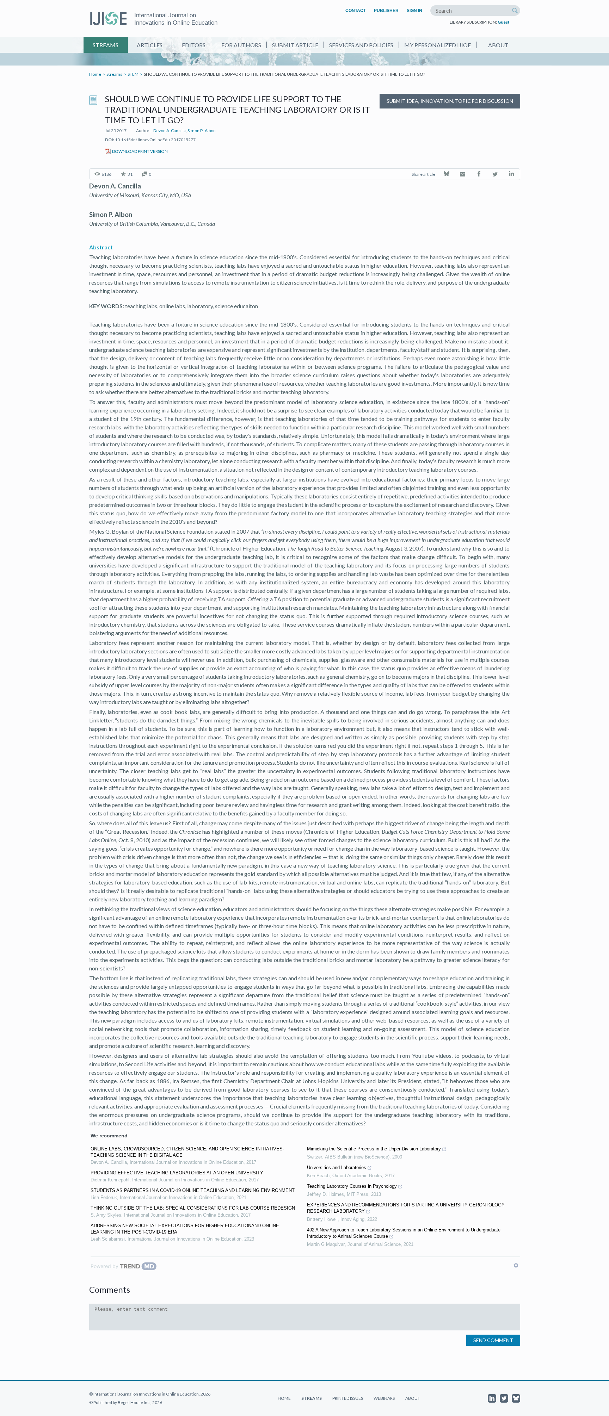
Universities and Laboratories (336, 1167)
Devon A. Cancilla (169, 130)
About (498, 45)
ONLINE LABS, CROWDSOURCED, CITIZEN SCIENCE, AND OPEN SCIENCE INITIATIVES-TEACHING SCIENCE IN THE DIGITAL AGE (187, 1152)
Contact (355, 10)
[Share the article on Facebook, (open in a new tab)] (479, 174)
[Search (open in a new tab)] (515, 10)
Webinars (384, 1398)
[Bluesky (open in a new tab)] (516, 1398)
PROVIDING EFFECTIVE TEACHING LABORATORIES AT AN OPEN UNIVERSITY (177, 1172)
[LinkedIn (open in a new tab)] (492, 1398)
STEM (133, 74)
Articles (149, 45)
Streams (105, 45)
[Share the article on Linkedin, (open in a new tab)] (511, 174)
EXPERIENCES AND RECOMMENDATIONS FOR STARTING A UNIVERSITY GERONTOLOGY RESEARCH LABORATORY (406, 1208)
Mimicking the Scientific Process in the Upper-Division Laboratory (374, 1148)
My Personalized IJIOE (437, 45)
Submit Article (295, 45)
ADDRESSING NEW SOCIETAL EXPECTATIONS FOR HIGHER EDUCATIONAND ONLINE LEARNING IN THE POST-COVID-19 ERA (185, 1229)
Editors (193, 45)
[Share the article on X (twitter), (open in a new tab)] (495, 174)
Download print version (140, 151)
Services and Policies (361, 45)
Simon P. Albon (201, 130)
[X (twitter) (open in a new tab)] (504, 1398)
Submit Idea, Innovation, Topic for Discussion (450, 101)
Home (95, 74)
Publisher (386, 10)
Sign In (414, 10)
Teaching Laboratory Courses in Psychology (352, 1186)
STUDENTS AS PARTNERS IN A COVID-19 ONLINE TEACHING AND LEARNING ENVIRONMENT (193, 1190)
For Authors (241, 45)
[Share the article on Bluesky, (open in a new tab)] (446, 174)
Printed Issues (347, 1398)
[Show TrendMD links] (516, 1265)
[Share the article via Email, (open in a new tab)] (463, 174)
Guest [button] (504, 22)
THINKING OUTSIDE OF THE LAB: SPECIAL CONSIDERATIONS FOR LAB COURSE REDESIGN (193, 1208)
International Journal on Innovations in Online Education (175, 19)
